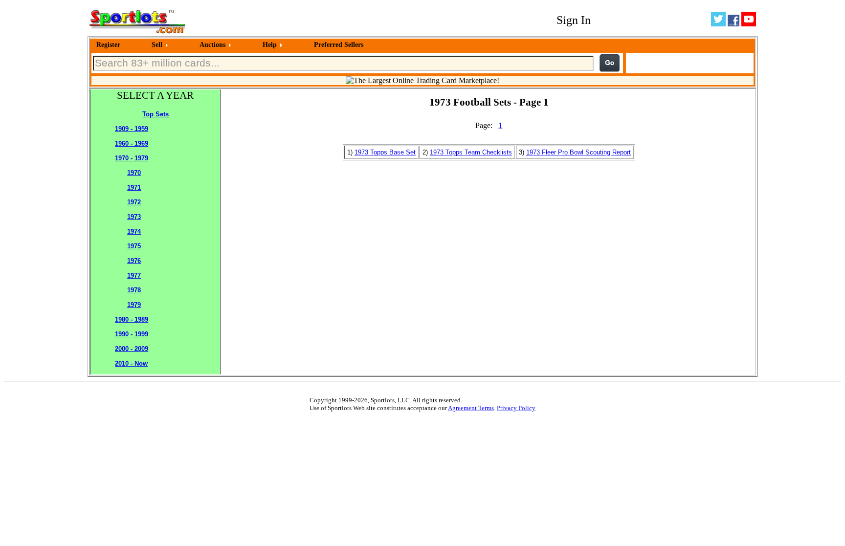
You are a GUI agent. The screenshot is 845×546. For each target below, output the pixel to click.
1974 (134, 231)
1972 (134, 202)
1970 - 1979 (131, 158)
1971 (134, 187)
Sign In (573, 20)
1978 (134, 290)
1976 (134, 260)
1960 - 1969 (131, 143)
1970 (134, 172)
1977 (134, 275)
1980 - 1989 (131, 319)
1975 (134, 246)
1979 (134, 304)
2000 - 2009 (131, 348)
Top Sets (155, 114)
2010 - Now (131, 363)
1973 (134, 216)
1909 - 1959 (131, 128)
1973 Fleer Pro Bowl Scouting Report (578, 152)
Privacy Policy (516, 408)
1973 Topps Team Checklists (471, 152)
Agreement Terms (471, 408)
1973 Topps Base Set (385, 152)
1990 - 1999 (131, 334)
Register (108, 44)
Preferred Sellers (338, 44)
